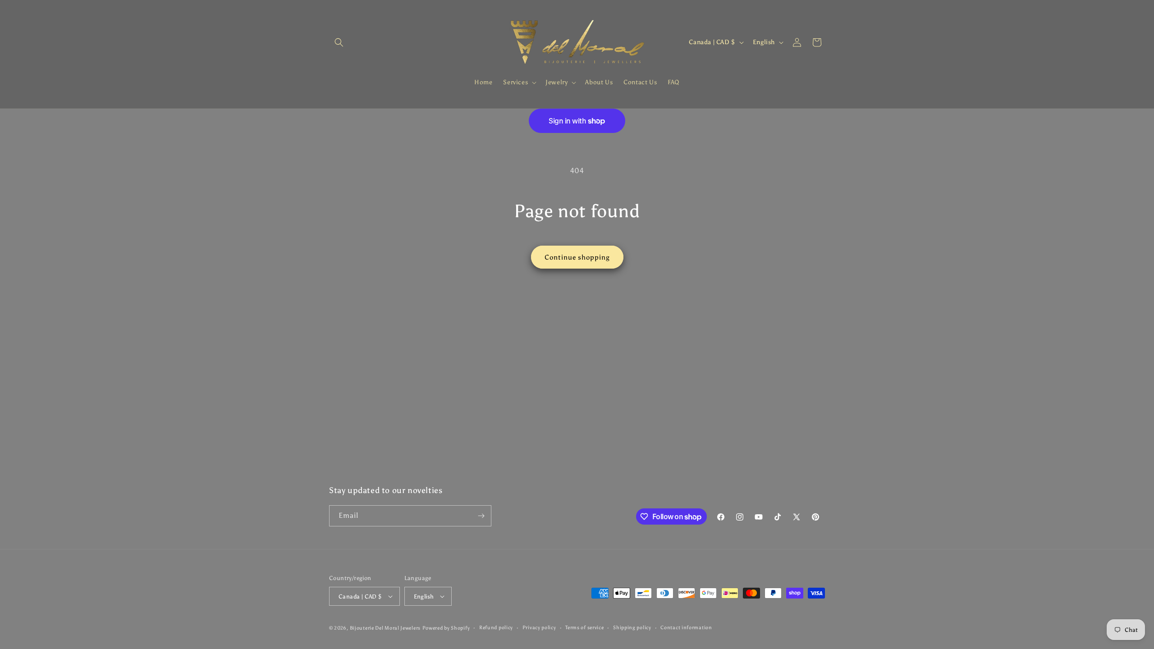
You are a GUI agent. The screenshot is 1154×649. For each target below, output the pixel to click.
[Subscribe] (481, 515)
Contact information (686, 628)
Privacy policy (539, 628)
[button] (339, 42)
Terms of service (584, 628)
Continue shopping (577, 257)
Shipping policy (632, 628)
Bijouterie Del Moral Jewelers (385, 628)
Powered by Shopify (446, 628)
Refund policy (496, 628)
